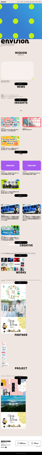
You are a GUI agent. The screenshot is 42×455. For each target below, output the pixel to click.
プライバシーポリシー (38, 446)
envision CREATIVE (26, 1)
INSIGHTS (22, 1)
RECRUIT (36, 1)
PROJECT (33, 1)
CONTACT (39, 1)
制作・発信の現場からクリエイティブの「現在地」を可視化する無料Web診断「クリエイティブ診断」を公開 (12, 96)
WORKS (31, 1)
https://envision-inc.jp (3, 445)
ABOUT (18, 1)
